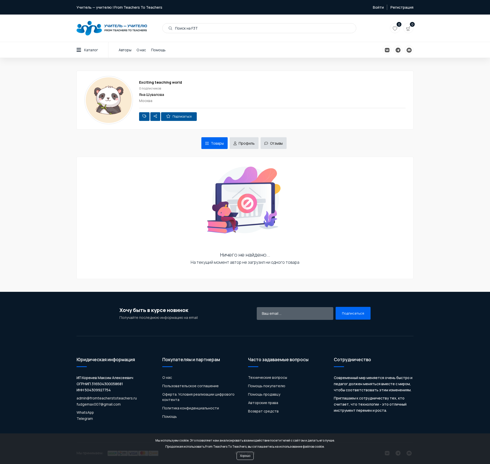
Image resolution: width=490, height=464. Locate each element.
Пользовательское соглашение (190, 385)
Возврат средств (263, 411)
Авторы (125, 49)
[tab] (214, 143)
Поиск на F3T (186, 28)
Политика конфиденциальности (190, 408)
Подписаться (182, 116)
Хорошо (245, 456)
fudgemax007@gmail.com (99, 404)
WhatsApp (85, 412)
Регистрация (401, 7)
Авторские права (263, 402)
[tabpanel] (245, 224)
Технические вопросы (267, 377)
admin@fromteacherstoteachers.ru (107, 398)
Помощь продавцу (264, 394)
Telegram (85, 418)
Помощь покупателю (266, 385)
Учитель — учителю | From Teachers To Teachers (119, 7)
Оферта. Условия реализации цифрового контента (198, 397)
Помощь (158, 49)
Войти (378, 7)
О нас (141, 49)
